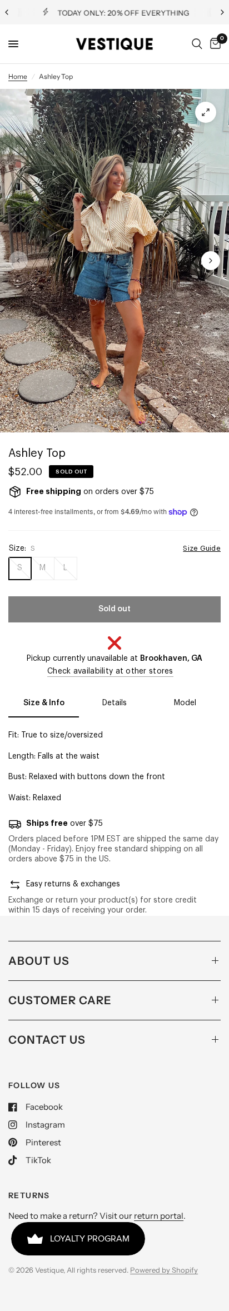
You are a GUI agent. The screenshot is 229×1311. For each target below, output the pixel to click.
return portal (158, 1215)
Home (17, 76)
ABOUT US (38, 961)
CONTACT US (47, 1039)
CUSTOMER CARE (60, 1000)
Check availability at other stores (110, 671)
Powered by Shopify (164, 1269)
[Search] (197, 43)
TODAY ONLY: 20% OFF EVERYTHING (123, 12)
